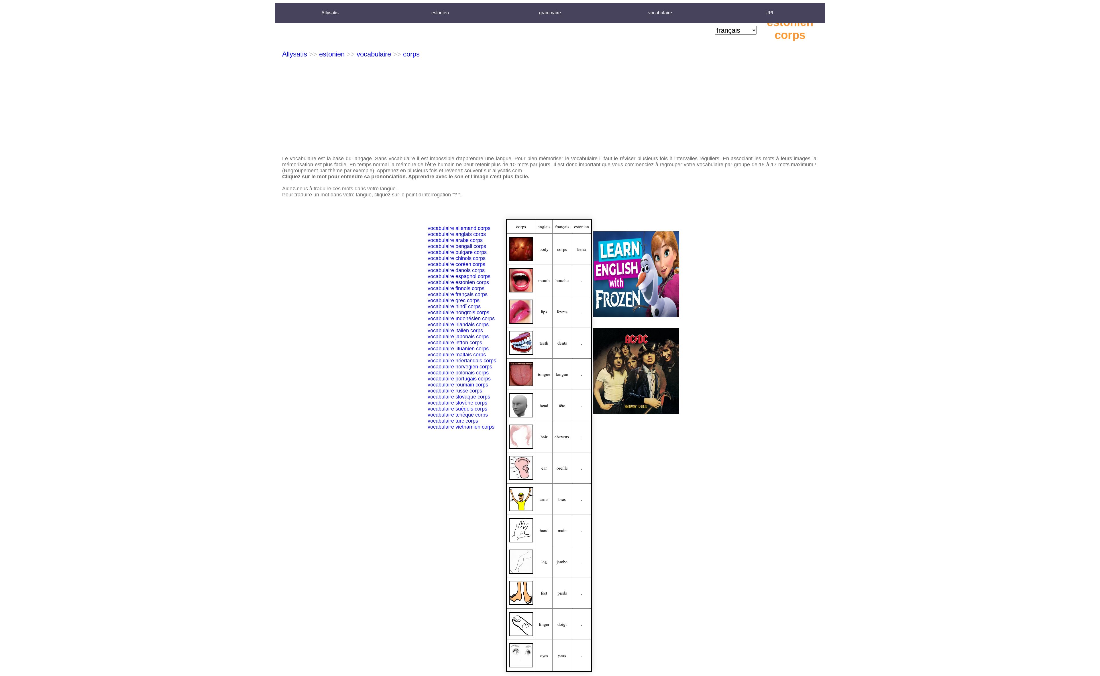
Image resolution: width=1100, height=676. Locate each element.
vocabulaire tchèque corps (458, 415)
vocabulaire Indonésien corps (461, 318)
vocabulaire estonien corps (458, 282)
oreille (562, 468)
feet (544, 593)
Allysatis (330, 12)
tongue (544, 374)
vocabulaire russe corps (455, 391)
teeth (544, 343)
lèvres (562, 311)
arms (544, 499)
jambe (562, 561)
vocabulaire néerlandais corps (462, 361)
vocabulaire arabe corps (455, 240)
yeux (562, 655)
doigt (562, 624)
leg (544, 561)
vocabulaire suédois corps (457, 409)
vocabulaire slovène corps (457, 403)
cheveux (562, 436)
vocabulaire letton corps (455, 342)
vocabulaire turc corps (453, 421)
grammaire (550, 12)
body (544, 249)
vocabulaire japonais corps (458, 336)
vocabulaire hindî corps (454, 306)
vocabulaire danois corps (456, 270)
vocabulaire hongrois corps (458, 312)
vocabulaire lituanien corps (458, 348)
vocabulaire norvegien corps (460, 367)
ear (544, 468)
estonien (440, 12)
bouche (562, 280)
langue (562, 374)
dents (562, 343)
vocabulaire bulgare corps (457, 252)
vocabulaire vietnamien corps (461, 427)
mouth (544, 280)
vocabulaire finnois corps (456, 288)
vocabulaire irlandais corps (458, 324)
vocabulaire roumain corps (458, 385)
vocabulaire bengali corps (457, 246)
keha (581, 249)
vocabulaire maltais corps (457, 354)
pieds (562, 593)
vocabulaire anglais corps (457, 234)
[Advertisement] (550, 107)
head (544, 405)
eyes (544, 655)
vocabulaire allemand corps (459, 228)
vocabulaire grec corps (454, 300)
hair (544, 436)
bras (562, 499)
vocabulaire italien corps (455, 330)
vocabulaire (660, 12)
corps (411, 54)
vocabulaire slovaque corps (459, 397)
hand (544, 530)
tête (562, 405)
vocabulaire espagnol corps (459, 276)
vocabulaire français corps (458, 294)
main (562, 530)
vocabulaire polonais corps (458, 373)
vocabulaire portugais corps (459, 379)
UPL (770, 12)
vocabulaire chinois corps (457, 258)
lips (544, 311)
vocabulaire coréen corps (456, 264)
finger (544, 624)
